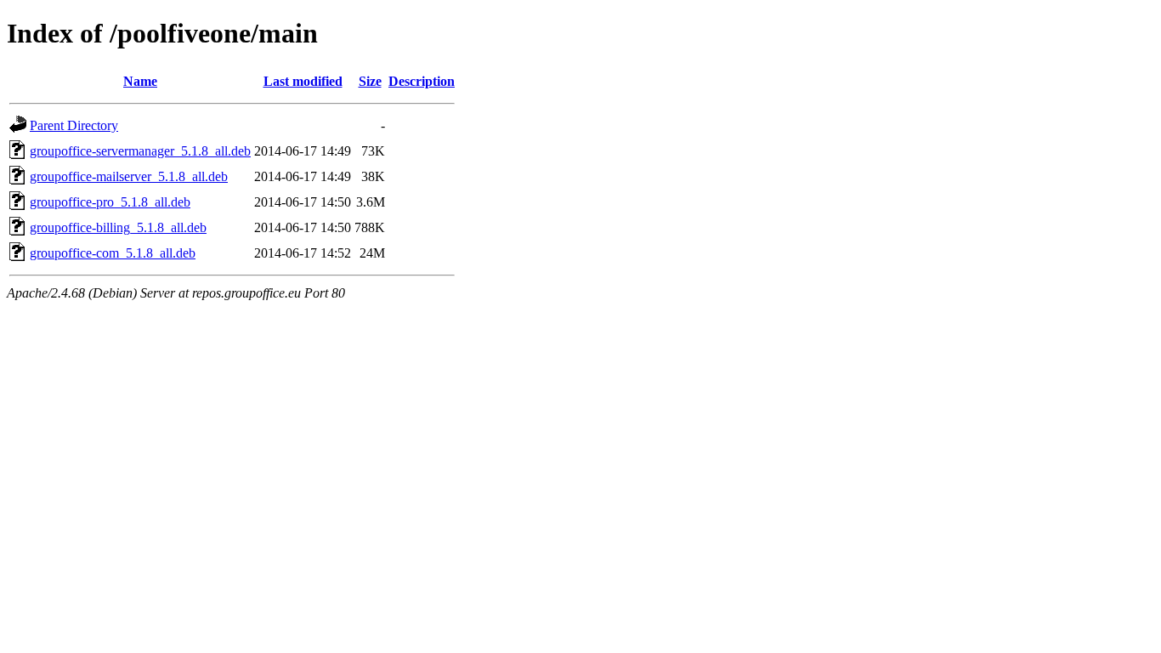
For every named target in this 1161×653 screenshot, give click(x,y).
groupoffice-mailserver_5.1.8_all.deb (129, 176)
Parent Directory (74, 125)
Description (421, 81)
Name (140, 81)
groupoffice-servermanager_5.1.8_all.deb (140, 151)
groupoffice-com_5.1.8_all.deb (112, 253)
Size (370, 81)
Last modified (303, 81)
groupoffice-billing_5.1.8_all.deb (118, 227)
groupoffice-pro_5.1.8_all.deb (110, 202)
